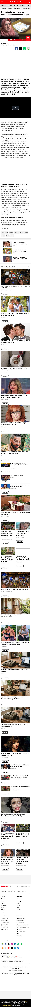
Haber (10, 970)
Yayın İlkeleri (24, 891)
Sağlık (18, 898)
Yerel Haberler (5, 232)
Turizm (18, 905)
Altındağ (11, 232)
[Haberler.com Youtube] (9, 948)
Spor (2, 901)
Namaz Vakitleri (4, 920)
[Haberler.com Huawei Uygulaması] (18, 956)
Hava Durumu (4, 918)
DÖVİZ (10, 5)
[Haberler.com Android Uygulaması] (11, 956)
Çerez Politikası (20, 922)
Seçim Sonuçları (5, 922)
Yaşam (3, 235)
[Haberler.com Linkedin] (15, 944)
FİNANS (3, 5)
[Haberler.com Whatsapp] (18, 944)
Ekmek (7, 235)
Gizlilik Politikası (20, 920)
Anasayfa (3, 8)
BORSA (22, 5)
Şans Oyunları (4, 925)
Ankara (26, 232)
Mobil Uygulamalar (21, 931)
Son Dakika (3, 905)
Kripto (2, 907)
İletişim (13, 891)
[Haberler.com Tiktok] (12, 948)
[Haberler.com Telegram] (15, 948)
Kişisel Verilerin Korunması (23, 925)
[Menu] (2, 2)
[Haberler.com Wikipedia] (5, 948)
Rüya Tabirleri (4, 927)
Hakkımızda (3, 891)
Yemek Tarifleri (4, 929)
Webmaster (19, 929)
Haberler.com (4, 915)
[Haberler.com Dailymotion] (18, 948)
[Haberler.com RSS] (2, 948)
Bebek (12, 235)
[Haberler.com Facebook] (5, 944)
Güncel (10, 8)
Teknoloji (19, 901)
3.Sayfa (3, 909)
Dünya (2, 912)
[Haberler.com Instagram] (12, 944)
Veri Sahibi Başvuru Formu (23, 927)
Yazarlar (18, 907)
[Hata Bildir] (14, 973)
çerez (26, 1001)
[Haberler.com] (6, 886)
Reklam (9, 891)
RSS (18, 933)
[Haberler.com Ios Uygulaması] (4, 956)
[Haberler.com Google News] (2, 944)
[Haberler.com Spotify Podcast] (21, 944)
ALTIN (16, 5)
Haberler (3, 896)
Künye (18, 891)
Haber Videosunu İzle (16, 40)
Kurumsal (19, 915)
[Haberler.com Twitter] (9, 944)
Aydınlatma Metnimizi (6, 1005)
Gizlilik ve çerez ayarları (7, 973)
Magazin (3, 903)
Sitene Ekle (19, 936)
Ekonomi (16, 232)
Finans (18, 903)
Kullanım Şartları (20, 918)
